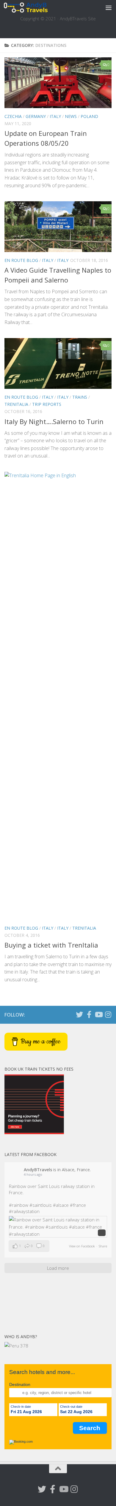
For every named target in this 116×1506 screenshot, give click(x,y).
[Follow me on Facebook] (89, 1014)
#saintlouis (40, 1205)
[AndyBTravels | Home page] (33, 7)
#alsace (61, 1205)
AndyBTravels (38, 1169)
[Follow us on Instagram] (108, 1014)
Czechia (13, 116)
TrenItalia (16, 404)
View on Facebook (82, 1246)
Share (103, 1246)
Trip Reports (46, 404)
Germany (36, 116)
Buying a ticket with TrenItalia (51, 944)
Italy (55, 116)
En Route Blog (21, 260)
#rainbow (18, 1205)
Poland (89, 116)
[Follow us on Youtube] (98, 1014)
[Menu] (108, 7)
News (71, 116)
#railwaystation (24, 1211)
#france (78, 1205)
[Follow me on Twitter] (79, 1014)
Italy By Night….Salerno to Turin (54, 421)
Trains (79, 397)
